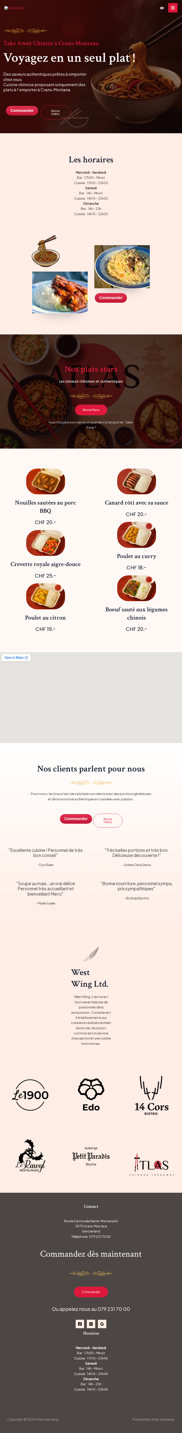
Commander (91, 1292)
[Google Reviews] (102, 1324)
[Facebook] (80, 1324)
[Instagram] (91, 1324)
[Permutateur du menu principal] (173, 7)
